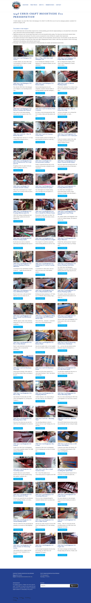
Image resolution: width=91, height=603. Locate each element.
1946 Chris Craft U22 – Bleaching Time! (44, 419)
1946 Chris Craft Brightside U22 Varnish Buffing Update (22, 520)
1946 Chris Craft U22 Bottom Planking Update (66, 84)
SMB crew (20, 586)
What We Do (33, 5)
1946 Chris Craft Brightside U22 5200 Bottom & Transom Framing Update (44, 265)
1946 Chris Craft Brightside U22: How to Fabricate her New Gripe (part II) (22, 162)
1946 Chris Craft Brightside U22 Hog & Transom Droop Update (67, 161)
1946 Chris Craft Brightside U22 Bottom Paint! (44, 343)
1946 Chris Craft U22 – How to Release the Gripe (66, 109)
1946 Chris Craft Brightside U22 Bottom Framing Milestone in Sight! (45, 239)
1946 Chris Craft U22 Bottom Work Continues (45, 109)
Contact (58, 5)
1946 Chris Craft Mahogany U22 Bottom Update (44, 84)
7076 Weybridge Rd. (44, 575)
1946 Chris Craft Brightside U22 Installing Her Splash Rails (67, 469)
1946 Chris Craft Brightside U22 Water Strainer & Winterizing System (22, 547)
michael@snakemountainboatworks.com (24, 576)
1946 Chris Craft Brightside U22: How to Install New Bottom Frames (45, 212)
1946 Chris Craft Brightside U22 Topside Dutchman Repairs (67, 316)
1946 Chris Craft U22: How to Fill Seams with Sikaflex (67, 444)
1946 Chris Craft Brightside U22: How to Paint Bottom (22, 343)
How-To (41, 5)
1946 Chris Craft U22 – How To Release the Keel (22, 134)
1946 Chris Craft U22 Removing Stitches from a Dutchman (66, 343)
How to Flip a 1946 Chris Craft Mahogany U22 (44, 58)
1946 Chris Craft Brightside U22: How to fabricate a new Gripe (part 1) (67, 135)
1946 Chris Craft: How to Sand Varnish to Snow (44, 469)
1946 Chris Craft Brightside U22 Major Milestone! (67, 239)
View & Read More (18, 67)
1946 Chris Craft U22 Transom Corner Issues (44, 134)
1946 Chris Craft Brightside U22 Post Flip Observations (67, 368)
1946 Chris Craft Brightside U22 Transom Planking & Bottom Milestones (22, 265)
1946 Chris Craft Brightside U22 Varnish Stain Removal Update (44, 186)
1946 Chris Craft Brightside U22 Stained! (22, 444)
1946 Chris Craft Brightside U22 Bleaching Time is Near (22, 419)
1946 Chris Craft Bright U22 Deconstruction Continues (43, 161)
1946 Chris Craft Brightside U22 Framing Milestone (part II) (22, 212)
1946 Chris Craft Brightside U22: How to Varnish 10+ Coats (22, 495)
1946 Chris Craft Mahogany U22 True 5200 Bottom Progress (22, 291)
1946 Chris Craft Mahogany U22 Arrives (22, 58)
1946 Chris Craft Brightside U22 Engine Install (67, 495)
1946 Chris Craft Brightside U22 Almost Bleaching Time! (67, 393)
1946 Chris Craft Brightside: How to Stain (44, 444)
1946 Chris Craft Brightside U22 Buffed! (67, 520)
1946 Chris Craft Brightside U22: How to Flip (22, 393)
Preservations (50, 5)
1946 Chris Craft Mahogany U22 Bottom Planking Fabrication (67, 264)
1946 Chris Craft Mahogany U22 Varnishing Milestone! (44, 495)
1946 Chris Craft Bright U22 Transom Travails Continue (21, 186)
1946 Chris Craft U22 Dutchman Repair (44, 368)
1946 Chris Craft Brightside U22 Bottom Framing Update (22, 239)
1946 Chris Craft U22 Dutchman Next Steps (22, 368)
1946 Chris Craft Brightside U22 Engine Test (67, 546)
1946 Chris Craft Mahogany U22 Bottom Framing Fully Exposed (22, 109)
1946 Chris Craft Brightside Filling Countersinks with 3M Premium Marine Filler (45, 317)
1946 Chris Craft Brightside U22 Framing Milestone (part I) (67, 186)
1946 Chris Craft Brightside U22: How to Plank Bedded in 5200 (44, 291)
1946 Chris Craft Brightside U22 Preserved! (44, 546)
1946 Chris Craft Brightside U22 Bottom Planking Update (67, 291)
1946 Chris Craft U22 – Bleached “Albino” (67, 419)
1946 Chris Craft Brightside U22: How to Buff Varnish (44, 520)
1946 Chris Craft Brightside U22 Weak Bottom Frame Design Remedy (67, 213)
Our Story (25, 5)
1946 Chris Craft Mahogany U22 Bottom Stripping (22, 84)
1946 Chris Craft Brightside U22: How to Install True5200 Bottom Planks (22, 317)
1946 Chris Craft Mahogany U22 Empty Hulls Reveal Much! (67, 58)
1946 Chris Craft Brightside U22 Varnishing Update (22, 469)
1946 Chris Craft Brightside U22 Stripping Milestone (44, 393)
